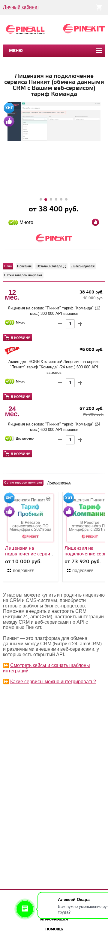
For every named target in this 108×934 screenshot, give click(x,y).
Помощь (54, 929)
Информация (54, 919)
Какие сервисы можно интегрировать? (53, 681)
